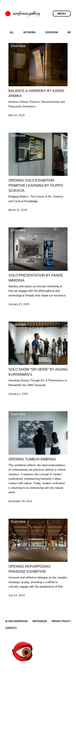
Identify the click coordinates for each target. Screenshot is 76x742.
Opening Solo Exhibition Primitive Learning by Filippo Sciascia (35, 185)
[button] (62, 14)
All (12, 32)
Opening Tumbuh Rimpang (32, 459)
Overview (51, 32)
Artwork (29, 32)
